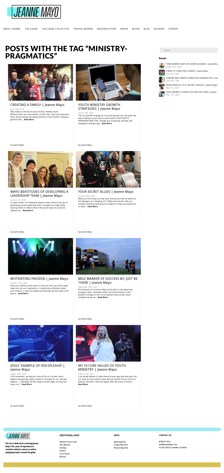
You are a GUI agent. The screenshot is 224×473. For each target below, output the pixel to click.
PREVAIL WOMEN (83, 28)
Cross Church (65, 454)
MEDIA (124, 28)
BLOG (147, 28)
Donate (62, 451)
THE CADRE (31, 28)
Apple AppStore (120, 442)
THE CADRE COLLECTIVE (56, 28)
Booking (63, 448)
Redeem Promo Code (68, 442)
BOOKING (159, 28)
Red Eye (63, 456)
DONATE (173, 28)
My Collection (65, 445)
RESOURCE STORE (106, 28)
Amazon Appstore (121, 448)
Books (136, 28)
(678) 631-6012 (164, 441)
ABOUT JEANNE (12, 28)
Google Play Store (121, 445)
